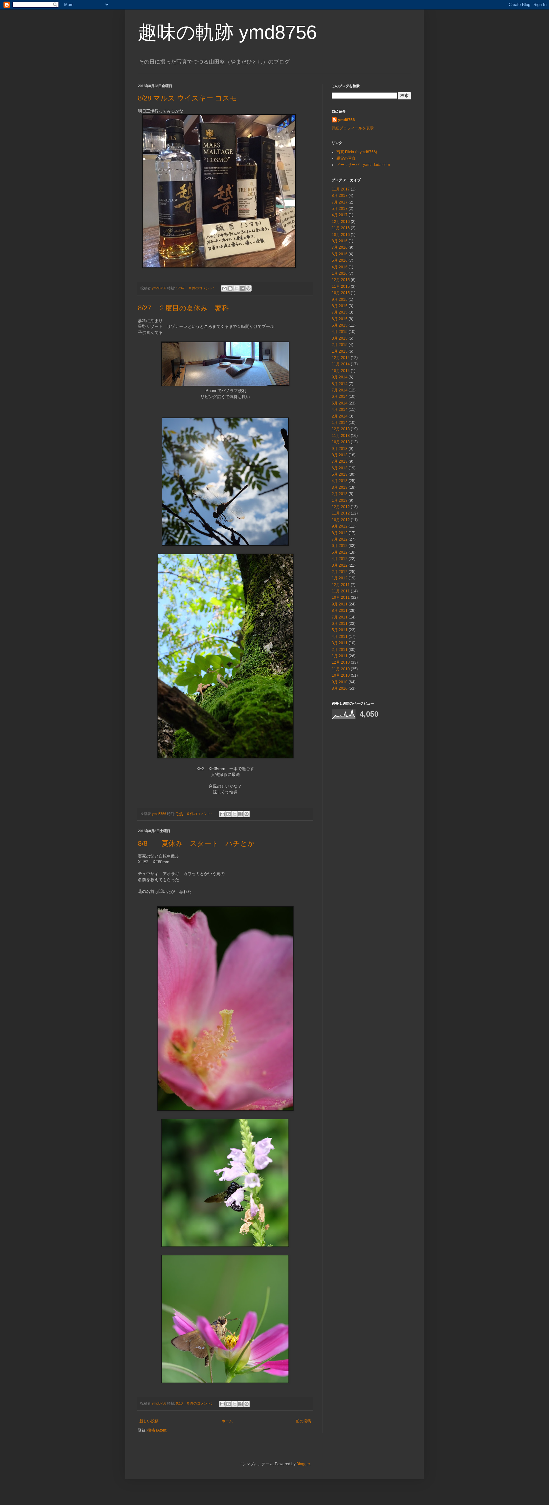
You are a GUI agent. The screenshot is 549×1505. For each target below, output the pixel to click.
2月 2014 (340, 416)
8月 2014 (340, 384)
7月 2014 (340, 390)
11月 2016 (341, 228)
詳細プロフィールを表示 (353, 128)
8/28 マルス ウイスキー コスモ (187, 98)
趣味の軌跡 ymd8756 (227, 32)
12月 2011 (341, 585)
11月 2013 (341, 435)
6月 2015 (340, 319)
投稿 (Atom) (157, 1430)
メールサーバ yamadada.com (363, 164)
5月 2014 (340, 403)
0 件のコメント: (202, 288)
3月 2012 (340, 565)
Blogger (303, 1464)
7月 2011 (340, 617)
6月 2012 (340, 545)
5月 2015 (340, 325)
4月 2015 (340, 331)
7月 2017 (340, 202)
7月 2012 (340, 539)
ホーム (227, 1421)
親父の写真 (346, 158)
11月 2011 (341, 591)
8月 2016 (340, 241)
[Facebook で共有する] (242, 288)
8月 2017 (340, 195)
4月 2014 (340, 409)
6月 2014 (340, 396)
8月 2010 (340, 688)
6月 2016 (340, 254)
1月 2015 (340, 351)
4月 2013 (340, 481)
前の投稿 (303, 1421)
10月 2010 (341, 675)
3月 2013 (340, 487)
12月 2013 (341, 429)
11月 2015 (341, 286)
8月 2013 (340, 455)
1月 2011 (340, 656)
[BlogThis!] (230, 288)
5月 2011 (340, 630)
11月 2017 (341, 189)
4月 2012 (340, 558)
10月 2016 (341, 234)
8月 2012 (340, 533)
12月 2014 (341, 358)
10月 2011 (341, 597)
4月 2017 (340, 215)
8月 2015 (340, 306)
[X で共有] (236, 288)
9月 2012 (340, 526)
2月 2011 (340, 649)
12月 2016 (341, 221)
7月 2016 (340, 247)
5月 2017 (340, 208)
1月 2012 (340, 578)
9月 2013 (340, 448)
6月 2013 (340, 468)
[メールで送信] (224, 288)
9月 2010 (340, 682)
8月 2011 (340, 610)
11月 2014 (341, 364)
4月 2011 (340, 636)
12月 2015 (341, 280)
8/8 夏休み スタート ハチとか (200, 843)
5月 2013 (340, 474)
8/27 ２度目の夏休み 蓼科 (187, 308)
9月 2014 (340, 377)
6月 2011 (340, 623)
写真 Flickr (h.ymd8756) (356, 152)
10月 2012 (341, 520)
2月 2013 (340, 494)
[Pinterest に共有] (248, 288)
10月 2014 (341, 371)
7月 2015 (340, 312)
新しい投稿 (149, 1421)
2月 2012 (340, 572)
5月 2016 (340, 260)
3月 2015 (340, 338)
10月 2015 (341, 293)
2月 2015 (340, 344)
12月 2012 (341, 507)
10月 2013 (341, 442)
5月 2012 (340, 552)
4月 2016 (340, 267)
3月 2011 (340, 643)
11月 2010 (341, 669)
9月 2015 (340, 299)
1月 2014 (340, 422)
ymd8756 (346, 120)
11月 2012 (341, 513)
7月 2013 (340, 461)
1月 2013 (340, 500)
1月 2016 (340, 273)
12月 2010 (341, 662)
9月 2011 (340, 604)
